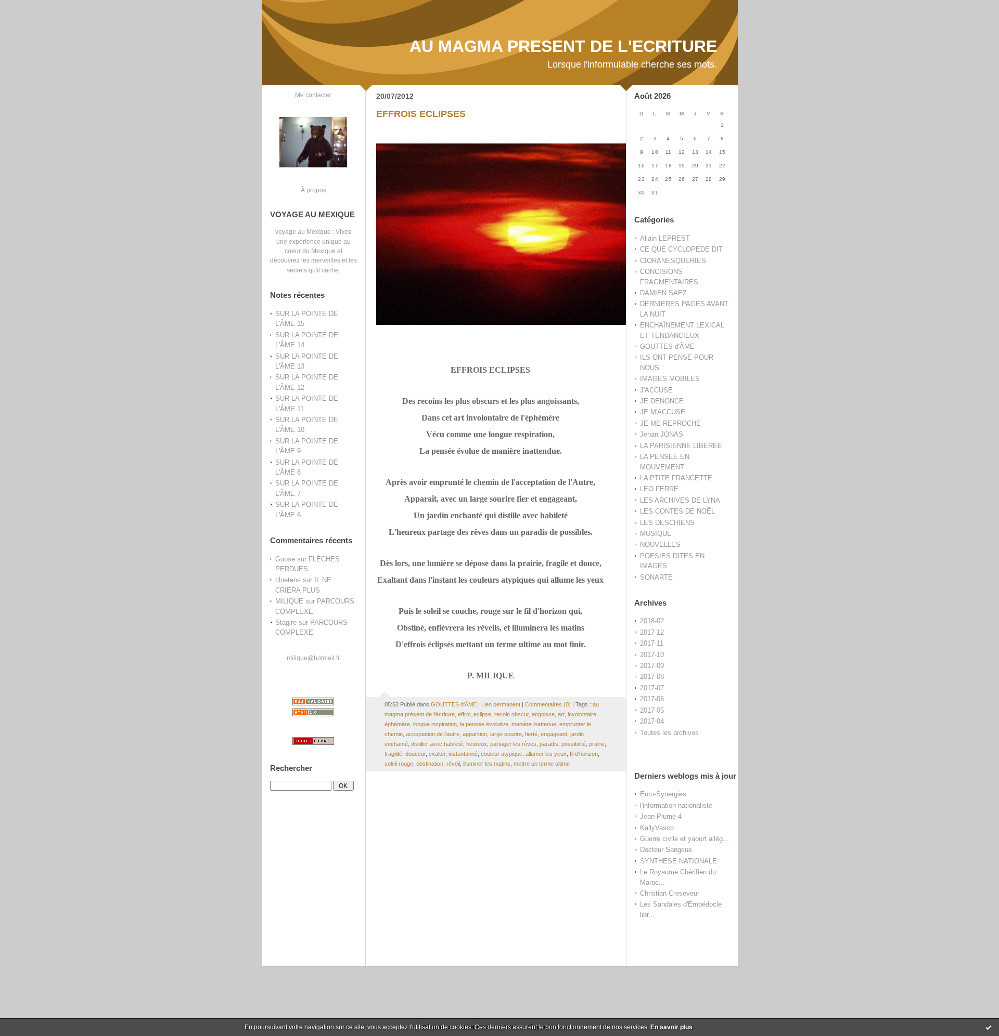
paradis (549, 744)
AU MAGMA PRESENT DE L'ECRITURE (563, 46)
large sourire (506, 734)
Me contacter (313, 94)
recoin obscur (511, 714)
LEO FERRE (659, 489)
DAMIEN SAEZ (663, 293)
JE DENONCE (662, 401)
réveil (453, 763)
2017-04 (652, 721)
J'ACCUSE (656, 390)
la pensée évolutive (484, 724)
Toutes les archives (669, 733)
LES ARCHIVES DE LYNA (680, 500)
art (561, 714)
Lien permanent (500, 704)
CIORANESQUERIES (673, 261)
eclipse (482, 714)
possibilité (573, 744)
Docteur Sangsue (666, 850)
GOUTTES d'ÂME (667, 346)
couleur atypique (501, 754)
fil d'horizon (584, 754)
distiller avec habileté (437, 744)
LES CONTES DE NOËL (677, 511)
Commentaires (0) (548, 704)
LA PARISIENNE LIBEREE (681, 446)
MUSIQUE (656, 533)
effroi (464, 714)
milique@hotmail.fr (313, 657)
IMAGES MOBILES (670, 379)
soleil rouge (399, 763)
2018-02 (652, 621)
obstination (429, 763)
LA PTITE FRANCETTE (676, 478)
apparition (475, 734)
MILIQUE (289, 601)
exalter (437, 754)
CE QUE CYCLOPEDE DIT (681, 249)
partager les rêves (513, 744)
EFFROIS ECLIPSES (421, 114)
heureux (476, 744)
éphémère (397, 724)
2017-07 (652, 688)
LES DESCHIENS (667, 523)
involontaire (582, 714)
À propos (313, 190)
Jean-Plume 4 (661, 816)
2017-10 (652, 655)
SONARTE (656, 577)
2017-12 (652, 632)
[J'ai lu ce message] (988, 1027)
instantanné (463, 754)
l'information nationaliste (676, 805)
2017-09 (652, 666)
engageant (554, 734)
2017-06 (652, 699)
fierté (531, 734)
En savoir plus (671, 1027)
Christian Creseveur (669, 893)
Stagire (286, 622)
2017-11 (651, 643)
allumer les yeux (546, 754)
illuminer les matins (486, 763)
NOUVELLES (660, 544)
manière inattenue (533, 724)
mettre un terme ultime (542, 763)
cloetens (288, 580)
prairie (597, 744)
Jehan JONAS (661, 434)
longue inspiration (435, 724)
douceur (415, 754)
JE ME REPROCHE (670, 423)
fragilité (393, 754)
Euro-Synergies (663, 794)
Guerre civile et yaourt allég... (684, 839)
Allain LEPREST (665, 238)
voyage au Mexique (303, 231)
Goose (285, 559)
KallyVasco (657, 828)
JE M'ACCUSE (662, 412)
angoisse (543, 714)
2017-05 (652, 710)
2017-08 (652, 676)
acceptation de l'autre (432, 734)
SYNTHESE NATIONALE (678, 861)
